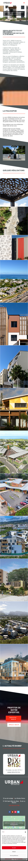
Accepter (14, 847)
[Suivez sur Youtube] (12, 812)
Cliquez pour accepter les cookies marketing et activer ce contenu (14, 13)
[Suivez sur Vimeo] (18, 812)
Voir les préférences (14, 855)
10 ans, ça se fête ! (14, 770)
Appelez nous (13, 724)
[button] (25, 832)
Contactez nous (12, 718)
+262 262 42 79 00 (14, 805)
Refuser (14, 851)
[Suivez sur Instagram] (15, 812)
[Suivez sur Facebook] (10, 812)
